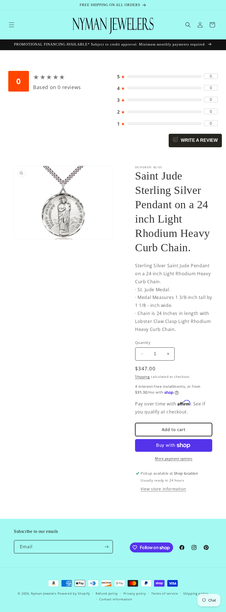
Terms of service (164, 593)
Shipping (142, 376)
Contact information (115, 599)
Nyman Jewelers (44, 593)
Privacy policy (134, 593)
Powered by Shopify (74, 593)
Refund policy (107, 593)
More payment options (173, 458)
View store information (163, 488)
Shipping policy (195, 593)
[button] (12, 25)
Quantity (142, 342)
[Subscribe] (106, 547)
